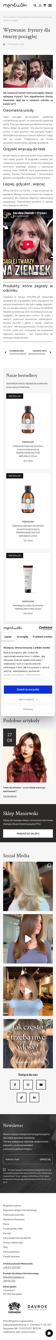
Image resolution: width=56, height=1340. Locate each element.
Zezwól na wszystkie (28, 689)
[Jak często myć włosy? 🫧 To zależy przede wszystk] (28, 1043)
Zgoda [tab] (7, 636)
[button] (35, 5)
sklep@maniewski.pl (13, 1277)
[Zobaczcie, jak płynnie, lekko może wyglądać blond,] (28, 991)
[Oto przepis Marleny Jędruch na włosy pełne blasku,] (28, 938)
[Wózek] (44, 5)
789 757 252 (9, 1280)
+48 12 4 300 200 (12, 1267)
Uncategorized (24, 17)
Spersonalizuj (26, 699)
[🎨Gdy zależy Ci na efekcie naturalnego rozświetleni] (28, 886)
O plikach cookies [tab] (42, 636)
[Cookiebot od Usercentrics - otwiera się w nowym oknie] (39, 628)
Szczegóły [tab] (22, 636)
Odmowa (28, 709)
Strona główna (9, 17)
